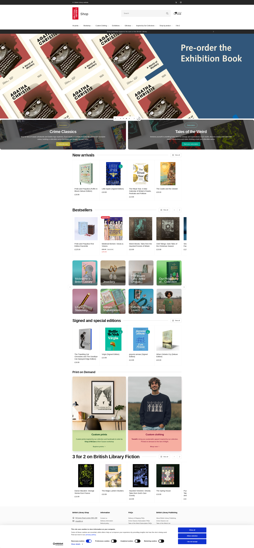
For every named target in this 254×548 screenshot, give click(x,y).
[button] (178, 13)
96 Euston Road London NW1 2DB (86, 518)
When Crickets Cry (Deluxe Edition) (167, 355)
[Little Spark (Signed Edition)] (113, 181)
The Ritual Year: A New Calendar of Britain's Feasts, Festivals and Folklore (140, 191)
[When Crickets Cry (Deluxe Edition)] (168, 347)
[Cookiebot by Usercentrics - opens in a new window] (58, 544)
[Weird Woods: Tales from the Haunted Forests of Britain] (141, 236)
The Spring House (163, 491)
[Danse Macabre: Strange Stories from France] (86, 483)
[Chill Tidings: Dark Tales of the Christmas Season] (168, 236)
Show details (75, 544)
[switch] (114, 541)
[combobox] (146, 13)
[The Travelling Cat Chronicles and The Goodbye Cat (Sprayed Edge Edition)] (86, 347)
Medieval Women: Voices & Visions (112, 245)
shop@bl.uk (79, 521)
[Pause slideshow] (138, 118)
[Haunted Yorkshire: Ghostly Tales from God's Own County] (141, 483)
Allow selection (192, 536)
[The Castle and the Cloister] (168, 181)
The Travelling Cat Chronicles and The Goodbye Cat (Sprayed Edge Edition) (86, 356)
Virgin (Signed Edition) (110, 354)
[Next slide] (134, 118)
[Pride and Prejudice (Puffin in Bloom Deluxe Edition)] (86, 181)
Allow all (192, 530)
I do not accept (192, 541)
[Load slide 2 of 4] (123, 118)
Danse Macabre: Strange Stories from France (84, 492)
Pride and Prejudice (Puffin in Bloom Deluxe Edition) (86, 190)
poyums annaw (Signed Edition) (138, 355)
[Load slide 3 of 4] (126, 118)
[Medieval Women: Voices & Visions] (113, 236)
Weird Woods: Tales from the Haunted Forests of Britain (140, 245)
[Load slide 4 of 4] (129, 118)
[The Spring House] (168, 483)
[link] (80, 2)
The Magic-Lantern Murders (113, 491)
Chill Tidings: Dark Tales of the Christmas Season (166, 245)
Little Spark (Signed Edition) (113, 189)
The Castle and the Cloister (167, 189)
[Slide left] (41, 31)
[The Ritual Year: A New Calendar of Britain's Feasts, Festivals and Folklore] (141, 181)
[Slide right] (213, 31)
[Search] (167, 13)
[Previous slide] (116, 118)
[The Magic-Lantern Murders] (113, 483)
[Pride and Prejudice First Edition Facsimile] (86, 236)
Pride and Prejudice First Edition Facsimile (84, 245)
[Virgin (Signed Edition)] (113, 347)
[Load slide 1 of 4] (120, 118)
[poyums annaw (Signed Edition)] (141, 347)
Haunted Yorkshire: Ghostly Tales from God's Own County (140, 493)
